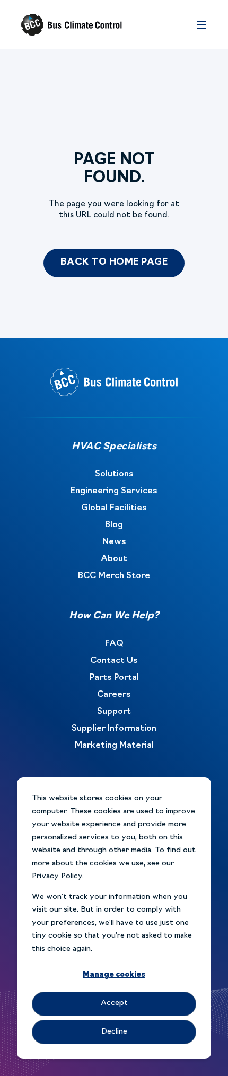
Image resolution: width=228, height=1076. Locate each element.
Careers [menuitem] (114, 694)
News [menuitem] (114, 542)
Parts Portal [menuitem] (114, 677)
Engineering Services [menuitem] (114, 491)
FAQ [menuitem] (114, 644)
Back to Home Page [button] (114, 262)
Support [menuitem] (114, 711)
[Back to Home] (71, 25)
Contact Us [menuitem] (114, 661)
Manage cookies (114, 975)
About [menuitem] (114, 559)
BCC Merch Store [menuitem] (114, 576)
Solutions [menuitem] (114, 474)
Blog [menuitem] (114, 525)
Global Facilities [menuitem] (114, 508)
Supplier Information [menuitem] (114, 728)
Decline (114, 1032)
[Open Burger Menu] (201, 25)
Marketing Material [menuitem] (114, 745)
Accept (114, 1003)
